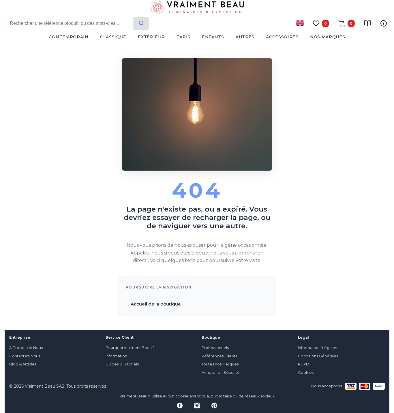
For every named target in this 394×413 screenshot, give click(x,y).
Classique (113, 36)
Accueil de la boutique (156, 304)
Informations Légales (317, 348)
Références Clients (219, 356)
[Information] (383, 23)
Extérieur (151, 36)
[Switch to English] (300, 23)
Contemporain (68, 36)
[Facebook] (180, 405)
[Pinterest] (214, 405)
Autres (245, 36)
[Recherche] (141, 23)
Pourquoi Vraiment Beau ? (130, 348)
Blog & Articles (22, 364)
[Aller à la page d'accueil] (197, 8)
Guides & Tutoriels (122, 364)
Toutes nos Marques (220, 364)
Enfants (213, 36)
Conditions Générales (318, 356)
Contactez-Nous (24, 356)
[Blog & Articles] (367, 23)
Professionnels (215, 348)
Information (116, 356)
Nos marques (327, 36)
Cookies (306, 372)
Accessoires (282, 36)
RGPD (303, 364)
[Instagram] (197, 405)
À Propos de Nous (26, 348)
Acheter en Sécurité (221, 372)
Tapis (184, 36)
